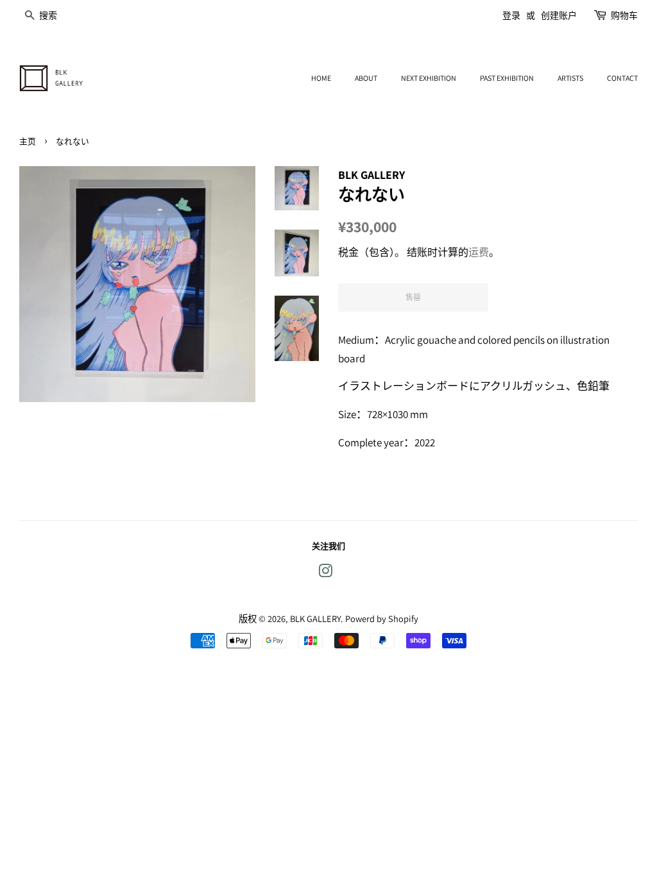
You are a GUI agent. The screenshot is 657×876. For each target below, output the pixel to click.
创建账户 (559, 15)
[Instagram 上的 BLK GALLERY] (325, 573)
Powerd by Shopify (381, 618)
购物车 (624, 15)
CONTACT (622, 78)
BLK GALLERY (315, 618)
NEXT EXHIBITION (428, 78)
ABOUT (366, 78)
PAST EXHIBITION (507, 78)
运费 (478, 252)
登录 (511, 15)
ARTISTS (570, 78)
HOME (321, 78)
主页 (27, 141)
